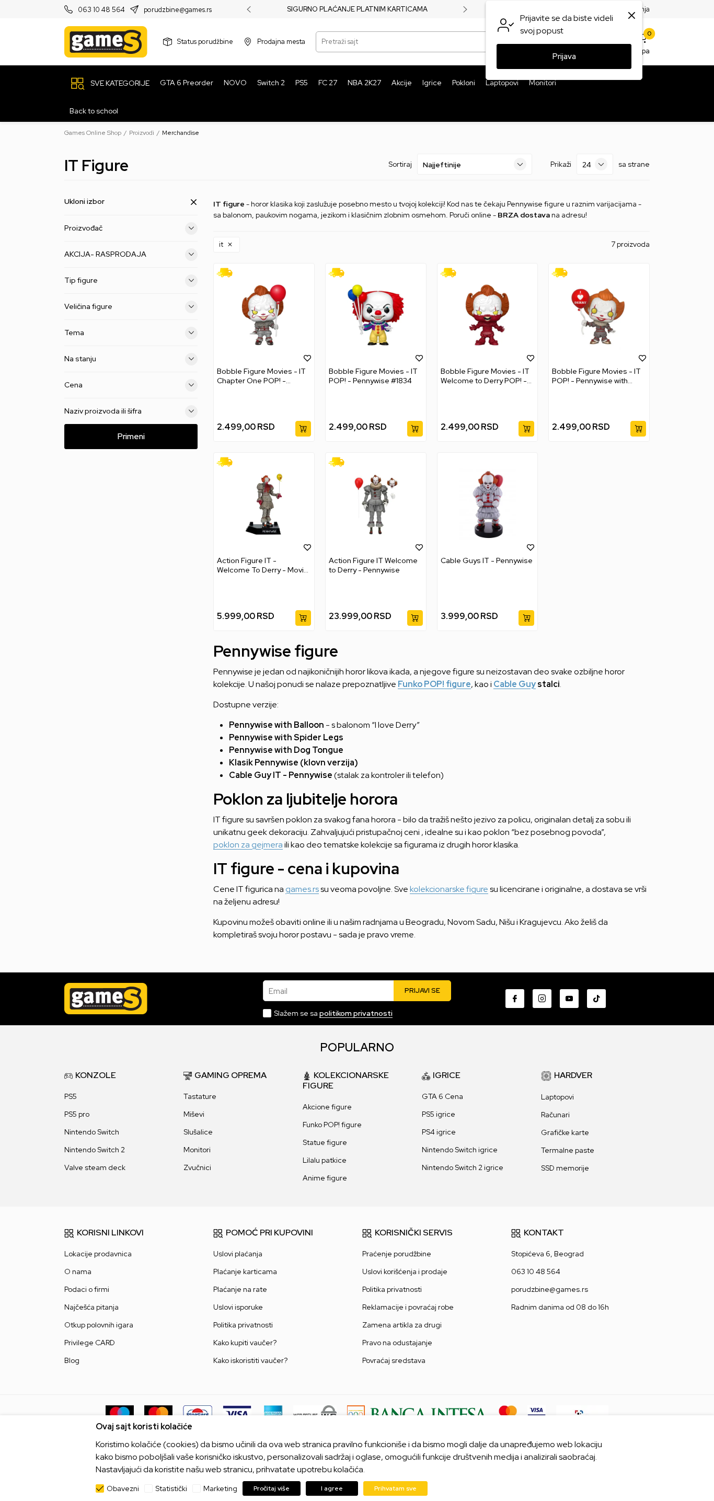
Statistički (171, 1488)
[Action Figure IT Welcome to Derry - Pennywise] (376, 504)
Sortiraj (400, 164)
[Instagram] (542, 998)
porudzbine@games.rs (178, 9)
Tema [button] (74, 332)
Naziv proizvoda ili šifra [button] (103, 411)
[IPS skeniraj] (582, 1413)
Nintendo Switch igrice (460, 1149)
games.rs (302, 889)
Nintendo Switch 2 (94, 1149)
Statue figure (325, 1142)
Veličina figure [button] (88, 306)
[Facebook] (514, 998)
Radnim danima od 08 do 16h (560, 1307)
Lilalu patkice (325, 1160)
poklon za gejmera (248, 844)
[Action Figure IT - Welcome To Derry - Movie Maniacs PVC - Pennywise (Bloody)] (264, 504)
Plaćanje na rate (240, 1289)
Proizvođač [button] (83, 228)
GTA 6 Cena (442, 1096)
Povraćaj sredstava (393, 1360)
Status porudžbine (205, 41)
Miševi (193, 1114)
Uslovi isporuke (238, 1307)
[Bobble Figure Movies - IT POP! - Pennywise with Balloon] (599, 315)
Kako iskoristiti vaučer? (250, 1360)
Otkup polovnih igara (98, 1325)
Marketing (220, 1488)
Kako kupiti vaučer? (245, 1342)
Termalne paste (567, 1150)
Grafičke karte (565, 1132)
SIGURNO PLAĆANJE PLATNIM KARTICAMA (357, 9)
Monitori (197, 1149)
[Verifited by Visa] (536, 1413)
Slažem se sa (333, 1013)
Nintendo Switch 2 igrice (462, 1167)
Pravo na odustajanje (397, 1342)
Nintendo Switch (91, 1132)
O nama (77, 1271)
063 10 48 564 (101, 9)
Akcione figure (327, 1107)
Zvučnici (197, 1167)
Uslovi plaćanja (237, 1253)
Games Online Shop (92, 133)
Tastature (199, 1096)
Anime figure (325, 1178)
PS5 (70, 1096)
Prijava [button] (564, 56)
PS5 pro (76, 1114)
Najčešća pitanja (91, 1307)
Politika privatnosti (243, 1325)
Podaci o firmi (86, 1289)
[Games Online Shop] (105, 42)
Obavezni (123, 1488)
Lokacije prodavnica (98, 1253)
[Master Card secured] (508, 1413)
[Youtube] (569, 998)
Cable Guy (514, 684)
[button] (226, 245)
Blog (71, 1360)
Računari (555, 1114)
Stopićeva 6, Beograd (547, 1253)
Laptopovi (557, 1097)
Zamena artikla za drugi (402, 1325)
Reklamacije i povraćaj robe (408, 1307)
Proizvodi (141, 133)
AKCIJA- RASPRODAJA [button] (105, 254)
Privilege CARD (89, 1342)
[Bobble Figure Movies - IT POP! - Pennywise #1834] (376, 315)
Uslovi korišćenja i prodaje (404, 1271)
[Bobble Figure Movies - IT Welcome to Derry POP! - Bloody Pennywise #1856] (487, 315)
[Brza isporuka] (228, 272)
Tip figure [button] (81, 280)
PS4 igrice (439, 1132)
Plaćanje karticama (245, 1271)
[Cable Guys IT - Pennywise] (487, 504)
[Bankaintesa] (417, 1413)
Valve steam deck (94, 1167)
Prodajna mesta (281, 41)
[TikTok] (596, 998)
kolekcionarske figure (449, 889)
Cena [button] (73, 384)
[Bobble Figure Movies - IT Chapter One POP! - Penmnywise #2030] (264, 315)
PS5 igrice (438, 1114)
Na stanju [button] (80, 358)
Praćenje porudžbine (396, 1253)
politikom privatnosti (356, 1013)
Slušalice (198, 1132)
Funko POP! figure (434, 684)
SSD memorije (565, 1168)
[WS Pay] (315, 1413)
